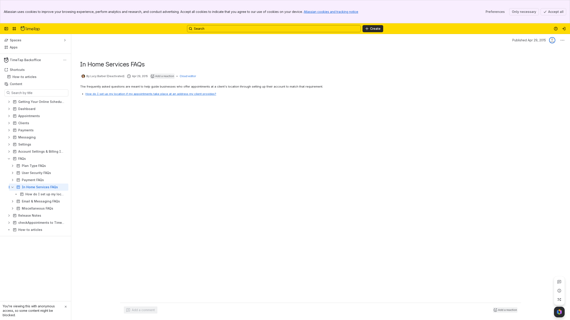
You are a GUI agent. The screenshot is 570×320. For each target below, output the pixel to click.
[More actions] (64, 60)
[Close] (65, 306)
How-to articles (24, 77)
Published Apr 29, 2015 (529, 40)
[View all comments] (559, 281)
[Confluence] (30, 28)
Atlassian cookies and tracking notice (331, 12)
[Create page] (559, 299)
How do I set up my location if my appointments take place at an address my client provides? (151, 94)
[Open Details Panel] (559, 290)
